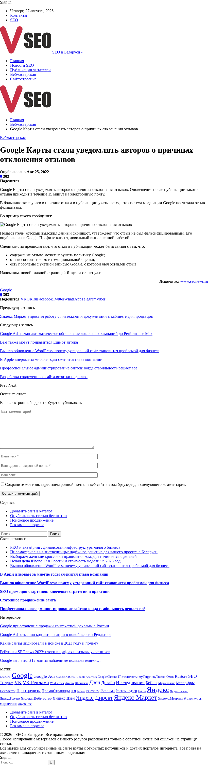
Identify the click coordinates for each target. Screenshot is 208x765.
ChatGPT (5, 676)
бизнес (188, 698)
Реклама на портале (27, 525)
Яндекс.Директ (94, 697)
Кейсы (151, 682)
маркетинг (8, 703)
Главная (17, 61)
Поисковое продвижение (32, 520)
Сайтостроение (23, 79)
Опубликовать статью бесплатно (38, 515)
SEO (14, 20)
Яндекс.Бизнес (179, 691)
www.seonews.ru (194, 281)
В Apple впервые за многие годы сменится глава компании (54, 574)
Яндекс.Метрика (170, 698)
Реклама (107, 690)
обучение (25, 704)
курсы (198, 698)
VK (18, 682)
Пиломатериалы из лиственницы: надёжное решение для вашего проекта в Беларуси (84, 552)
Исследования (130, 682)
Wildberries (57, 683)
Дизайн (108, 682)
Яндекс (158, 689)
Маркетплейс (166, 683)
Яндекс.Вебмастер (36, 698)
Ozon (170, 677)
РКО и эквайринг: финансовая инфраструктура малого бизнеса (65, 547)
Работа (81, 691)
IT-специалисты (127, 677)
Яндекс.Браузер (10, 698)
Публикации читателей (30, 70)
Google (6, 290)
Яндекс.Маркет (135, 697)
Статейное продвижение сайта (28, 600)
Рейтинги (92, 691)
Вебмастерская (23, 74)
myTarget (144, 677)
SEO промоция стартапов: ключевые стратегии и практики (55, 591)
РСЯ (73, 691)
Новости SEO (22, 65)
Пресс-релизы (28, 690)
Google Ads (44, 676)
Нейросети (7, 691)
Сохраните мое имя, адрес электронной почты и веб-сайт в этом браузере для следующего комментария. (95, 484)
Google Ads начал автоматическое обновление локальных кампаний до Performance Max (76, 333)
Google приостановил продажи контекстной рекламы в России (54, 626)
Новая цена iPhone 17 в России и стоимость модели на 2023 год (65, 561)
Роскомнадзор (126, 691)
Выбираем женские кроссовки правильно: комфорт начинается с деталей (73, 556)
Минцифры (185, 683)
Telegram (6, 683)
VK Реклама (36, 682)
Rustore (181, 676)
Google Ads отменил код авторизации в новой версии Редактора (55, 634)
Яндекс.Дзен (64, 698)
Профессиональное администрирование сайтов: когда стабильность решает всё (72, 609)
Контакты (18, 15)
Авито (69, 683)
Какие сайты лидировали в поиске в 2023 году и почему (49, 643)
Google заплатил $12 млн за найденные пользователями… (50, 660)
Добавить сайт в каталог (31, 511)
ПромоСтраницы (56, 691)
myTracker (158, 677)
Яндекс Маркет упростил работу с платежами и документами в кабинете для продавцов (76, 316)
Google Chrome (107, 676)
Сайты (142, 691)
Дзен (94, 682)
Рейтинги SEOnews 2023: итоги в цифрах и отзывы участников (55, 652)
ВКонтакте (81, 683)
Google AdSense (66, 676)
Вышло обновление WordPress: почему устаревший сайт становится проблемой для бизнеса (89, 565)
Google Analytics (87, 676)
